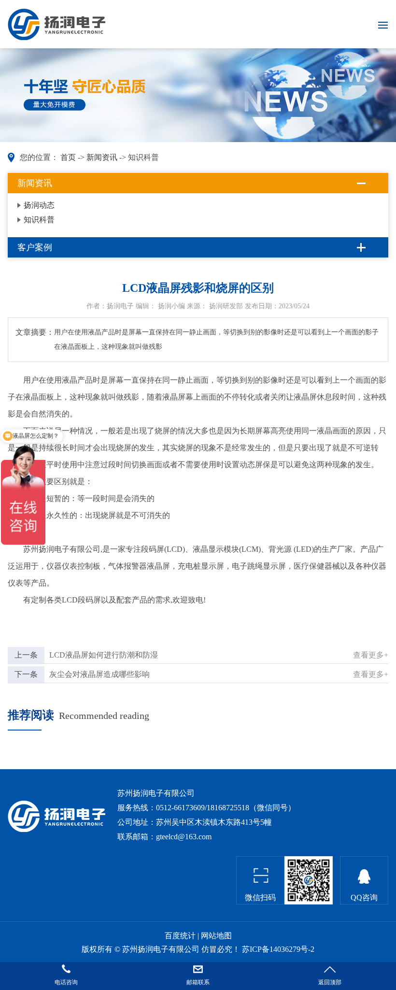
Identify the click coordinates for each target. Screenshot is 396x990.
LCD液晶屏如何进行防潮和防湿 (103, 655)
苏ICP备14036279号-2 (278, 949)
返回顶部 (329, 982)
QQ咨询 (364, 897)
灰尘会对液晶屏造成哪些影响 (99, 674)
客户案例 (34, 247)
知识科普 (39, 219)
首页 (68, 157)
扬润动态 (39, 205)
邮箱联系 (198, 982)
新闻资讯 (101, 157)
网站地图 (216, 936)
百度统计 (180, 936)
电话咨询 (66, 982)
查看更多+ (370, 655)
